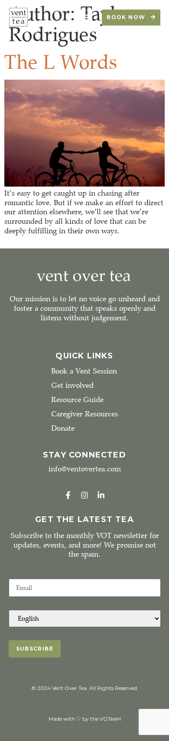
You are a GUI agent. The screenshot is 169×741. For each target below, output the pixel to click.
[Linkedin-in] (101, 495)
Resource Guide (77, 400)
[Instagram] (84, 495)
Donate (63, 428)
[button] (84, 17)
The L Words (60, 62)
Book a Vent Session (84, 371)
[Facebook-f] (68, 495)
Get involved (72, 385)
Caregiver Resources (84, 414)
